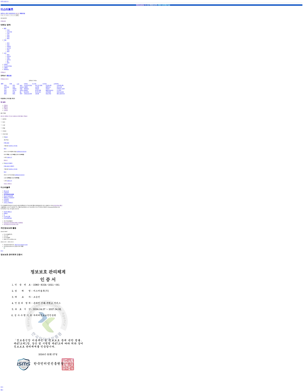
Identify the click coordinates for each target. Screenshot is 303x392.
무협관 (9, 46)
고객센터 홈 (60, 85)
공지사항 (59, 87)
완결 (8, 36)
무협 (8, 58)
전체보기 (3, 72)
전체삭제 (3, 21)
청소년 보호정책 (8, 196)
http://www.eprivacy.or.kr (21, 244)
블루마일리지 (49, 90)
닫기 (2, 250)
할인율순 (20, 116)
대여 (4, 122)
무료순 (25, 116)
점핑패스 (6, 69)
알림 (4, 102)
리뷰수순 (15, 116)
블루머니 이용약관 (9, 197)
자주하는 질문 (61, 88)
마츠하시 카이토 (12, 145)
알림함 (12, 13)
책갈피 (37, 88)
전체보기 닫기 (5, 79)
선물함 (6, 67)
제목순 (7, 116)
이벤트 (6, 64)
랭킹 (8, 38)
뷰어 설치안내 (61, 93)
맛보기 (6, 183)
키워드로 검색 (28, 93)
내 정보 (45, 83)
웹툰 (5, 28)
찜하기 (6, 160)
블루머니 (48, 87)
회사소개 (6, 191)
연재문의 (6, 201)
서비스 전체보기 (8, 202)
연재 (8, 30)
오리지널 (9, 31)
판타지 (9, 56)
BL (8, 61)
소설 (5, 53)
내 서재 (34, 83)
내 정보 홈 (48, 85)
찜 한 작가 (38, 92)
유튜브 (6, 213)
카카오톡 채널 (8, 218)
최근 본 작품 (38, 85)
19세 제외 (5, 134)
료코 (6, 142)
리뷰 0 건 (9, 157)
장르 (8, 35)
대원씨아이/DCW (21, 151)
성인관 (9, 48)
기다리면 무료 (8, 66)
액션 (5, 148)
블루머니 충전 (5, 13)
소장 (4, 125)
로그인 (18, 13)
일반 (8, 62)
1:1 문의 (59, 90)
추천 (8, 43)
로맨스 (9, 59)
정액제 (4, 119)
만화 (5, 40)
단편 (8, 33)
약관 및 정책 (60, 92)
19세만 (4, 131)
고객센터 (56, 83)
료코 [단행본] (9, 166)
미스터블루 (7, 9)
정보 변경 (48, 93)
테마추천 (26, 92)
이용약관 (6, 192)
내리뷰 (37, 93)
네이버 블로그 (8, 211)
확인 (2, 390)
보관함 (37, 87)
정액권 (47, 88)
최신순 (2, 116)
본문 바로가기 (5, 1)
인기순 (11, 116)
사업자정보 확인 (57, 205)
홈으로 (9, 75)
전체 (6, 105)
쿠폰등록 (48, 92)
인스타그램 (7, 216)
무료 (8, 49)
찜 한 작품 (38, 90)
